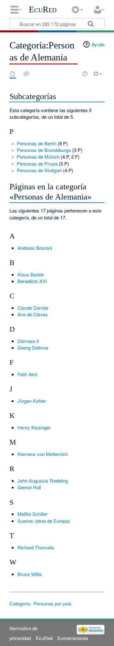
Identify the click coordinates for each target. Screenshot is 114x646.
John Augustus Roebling (42, 480)
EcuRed (43, 9)
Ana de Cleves (32, 314)
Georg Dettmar (32, 347)
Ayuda (98, 44)
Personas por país (53, 603)
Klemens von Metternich (42, 454)
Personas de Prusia (37, 163)
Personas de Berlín (36, 143)
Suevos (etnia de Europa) (43, 520)
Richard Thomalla (35, 547)
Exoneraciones (72, 638)
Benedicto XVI (32, 281)
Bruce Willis (29, 574)
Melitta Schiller (32, 513)
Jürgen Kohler (31, 400)
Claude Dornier (32, 307)
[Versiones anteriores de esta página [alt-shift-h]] (85, 74)
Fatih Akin (27, 374)
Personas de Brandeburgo (44, 150)
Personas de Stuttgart (39, 170)
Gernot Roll (29, 487)
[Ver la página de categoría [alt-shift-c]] (13, 74)
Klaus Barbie (30, 274)
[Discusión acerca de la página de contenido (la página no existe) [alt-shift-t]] (26, 74)
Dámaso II (28, 341)
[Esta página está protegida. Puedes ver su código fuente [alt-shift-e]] (74, 74)
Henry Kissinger (34, 427)
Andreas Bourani (34, 247)
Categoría (20, 603)
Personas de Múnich (38, 156)
